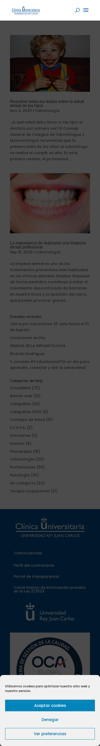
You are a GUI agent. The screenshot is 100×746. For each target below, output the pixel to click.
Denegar (50, 719)
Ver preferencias (50, 733)
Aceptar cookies (50, 705)
